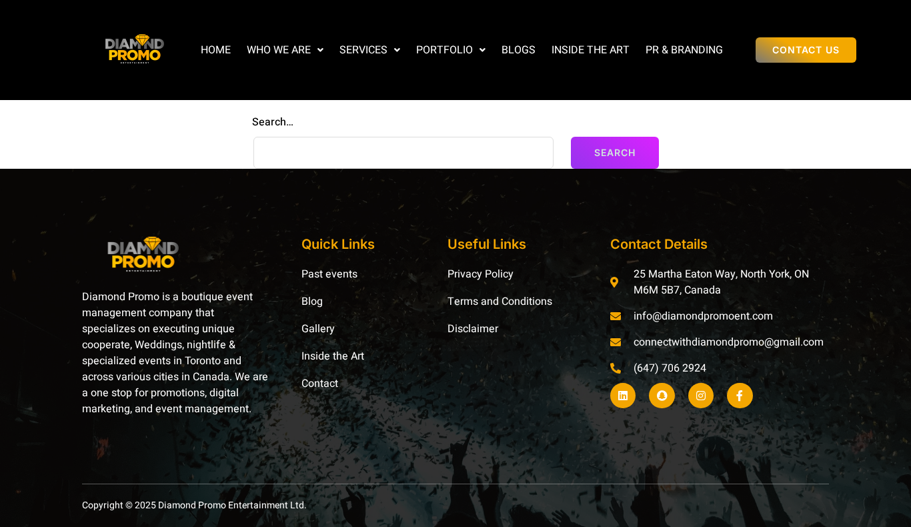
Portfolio (444, 50)
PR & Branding (684, 50)
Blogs (519, 50)
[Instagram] (701, 395)
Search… (272, 122)
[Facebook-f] (739, 395)
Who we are (279, 50)
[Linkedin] (623, 395)
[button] (285, 50)
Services (363, 50)
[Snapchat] (661, 395)
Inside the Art (591, 50)
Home (216, 50)
